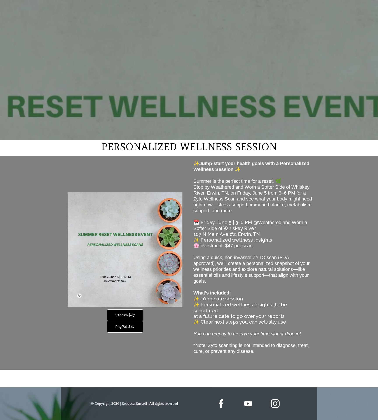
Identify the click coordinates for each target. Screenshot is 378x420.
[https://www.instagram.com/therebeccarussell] (275, 403)
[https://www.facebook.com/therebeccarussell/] (221, 403)
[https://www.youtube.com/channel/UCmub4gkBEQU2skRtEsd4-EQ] (248, 403)
